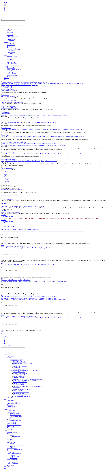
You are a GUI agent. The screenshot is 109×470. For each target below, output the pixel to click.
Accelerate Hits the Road (7, 216)
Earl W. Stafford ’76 (18, 384)
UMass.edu (7, 12)
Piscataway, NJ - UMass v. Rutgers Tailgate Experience (15, 115)
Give (5, 79)
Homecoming (10, 35)
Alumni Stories (11, 52)
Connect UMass (11, 43)
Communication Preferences (14, 49)
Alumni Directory (11, 48)
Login (5, 2)
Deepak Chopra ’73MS (19, 383)
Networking (10, 58)
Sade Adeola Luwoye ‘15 (19, 387)
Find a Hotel (10, 37)
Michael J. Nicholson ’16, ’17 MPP (22, 389)
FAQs (14, 422)
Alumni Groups (11, 45)
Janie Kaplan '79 (17, 367)
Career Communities (15, 415)
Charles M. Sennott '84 (19, 372)
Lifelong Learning (11, 60)
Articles (12, 443)
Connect (6, 42)
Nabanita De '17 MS (18, 369)
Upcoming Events (5, 112)
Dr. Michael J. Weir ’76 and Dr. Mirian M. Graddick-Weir (28, 379)
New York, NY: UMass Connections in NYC (12, 122)
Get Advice (16, 438)
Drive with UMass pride (7, 87)
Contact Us (3, 195)
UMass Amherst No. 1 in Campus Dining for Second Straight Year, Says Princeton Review (23, 206)
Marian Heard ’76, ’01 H (19, 362)
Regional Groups (14, 413)
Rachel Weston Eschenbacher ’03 (21, 396)
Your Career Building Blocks (14, 65)
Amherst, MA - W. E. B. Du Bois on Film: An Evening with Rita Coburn (19, 129)
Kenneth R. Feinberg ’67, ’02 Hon (22, 393)
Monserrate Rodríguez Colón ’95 (21, 395)
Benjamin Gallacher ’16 (19, 374)
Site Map (17, 195)
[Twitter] (5, 6)
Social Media (10, 50)
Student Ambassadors (12, 70)
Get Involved (13, 458)
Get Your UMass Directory (7, 199)
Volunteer (6, 78)
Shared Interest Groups (16, 416)
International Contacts (15, 417)
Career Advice (10, 72)
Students (6, 66)
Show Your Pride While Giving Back (10, 96)
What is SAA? (14, 455)
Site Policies (10, 195)
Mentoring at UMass (12, 56)
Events (5, 33)
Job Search (10, 59)
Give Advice (16, 436)
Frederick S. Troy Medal (16, 359)
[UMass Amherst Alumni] (7, 168)
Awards (9, 30)
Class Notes (10, 53)
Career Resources (11, 73)
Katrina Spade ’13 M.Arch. (20, 366)
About (5, 27)
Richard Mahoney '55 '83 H (20, 376)
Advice (12, 435)
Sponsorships (10, 40)
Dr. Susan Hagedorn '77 (19, 377)
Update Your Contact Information (9, 90)
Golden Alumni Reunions (13, 36)
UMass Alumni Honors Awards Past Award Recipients (24, 370)
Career (5, 55)
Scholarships (10, 32)
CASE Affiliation (14, 456)
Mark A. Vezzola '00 (18, 364)
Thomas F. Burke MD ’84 (20, 382)
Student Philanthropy (12, 75)
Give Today (4, 171)
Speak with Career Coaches (17, 445)
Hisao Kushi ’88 (17, 390)
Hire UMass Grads (12, 63)
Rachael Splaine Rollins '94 (20, 373)
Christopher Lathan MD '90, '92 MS (22, 363)
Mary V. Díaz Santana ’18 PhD (21, 392)
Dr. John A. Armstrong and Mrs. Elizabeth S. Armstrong (27, 386)
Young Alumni (10, 46)
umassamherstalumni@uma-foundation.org (11, 189)
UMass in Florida (11, 39)
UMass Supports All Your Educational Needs (12, 102)
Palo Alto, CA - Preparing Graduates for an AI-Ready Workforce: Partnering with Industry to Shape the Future (28, 143)
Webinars (12, 446)
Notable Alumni (11, 29)
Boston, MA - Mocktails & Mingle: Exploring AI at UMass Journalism (18, 153)
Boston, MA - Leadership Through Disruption (12, 161)
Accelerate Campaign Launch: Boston (10, 212)
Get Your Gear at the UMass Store (9, 108)
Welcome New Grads (15, 420)
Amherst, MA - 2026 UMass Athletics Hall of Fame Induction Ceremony (19, 136)
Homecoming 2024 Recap (16, 402)
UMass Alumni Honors (16, 360)
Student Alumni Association (14, 69)
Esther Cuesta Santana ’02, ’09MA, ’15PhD (24, 380)
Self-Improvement (11, 62)
